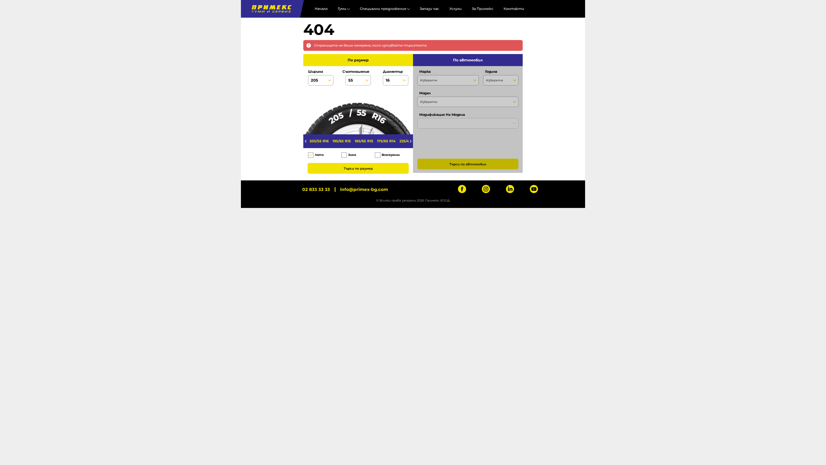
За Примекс (482, 9)
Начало (321, 9)
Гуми (342, 9)
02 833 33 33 (316, 189)
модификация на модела (442, 115)
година (491, 72)
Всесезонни (391, 155)
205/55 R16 (319, 141)
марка (425, 72)
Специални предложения (383, 9)
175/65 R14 (386, 141)
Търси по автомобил (467, 164)
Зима (352, 155)
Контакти (514, 9)
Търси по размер (358, 168)
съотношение (357, 72)
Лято (319, 155)
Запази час (429, 9)
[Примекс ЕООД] (270, 9)
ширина (315, 72)
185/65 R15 (364, 141)
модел (425, 93)
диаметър (393, 72)
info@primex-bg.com (364, 189)
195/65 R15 (342, 141)
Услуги (455, 9)
